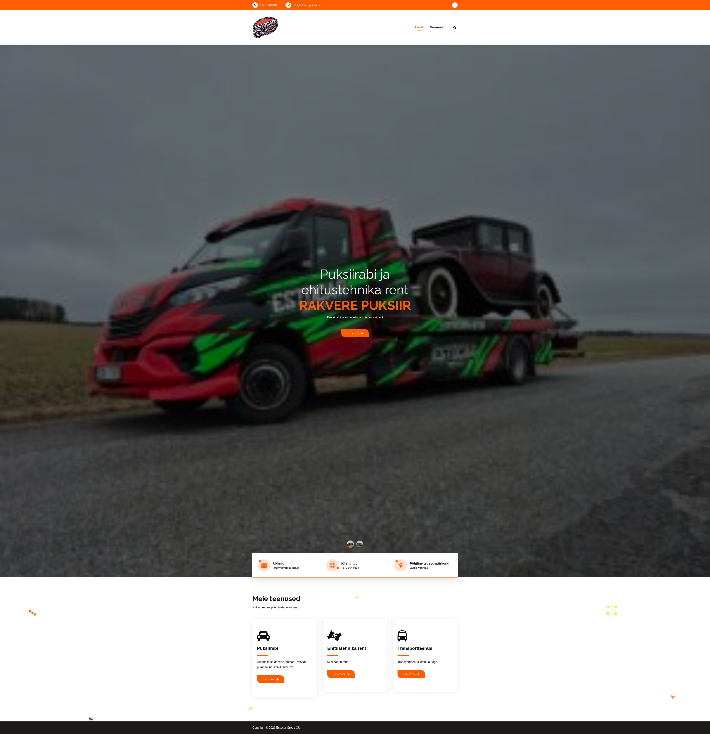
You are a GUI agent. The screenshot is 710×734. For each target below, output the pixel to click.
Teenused (436, 27)
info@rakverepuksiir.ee (307, 5)
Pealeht (420, 27)
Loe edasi (353, 333)
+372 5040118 (268, 5)
